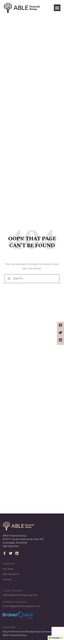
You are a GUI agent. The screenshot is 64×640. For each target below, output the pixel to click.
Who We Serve (11, 574)
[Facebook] (60, 325)
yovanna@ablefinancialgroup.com (22, 606)
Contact (7, 579)
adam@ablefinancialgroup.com (20, 595)
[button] (57, 7)
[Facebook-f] (4, 553)
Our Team (8, 568)
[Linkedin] (60, 340)
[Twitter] (60, 332)
